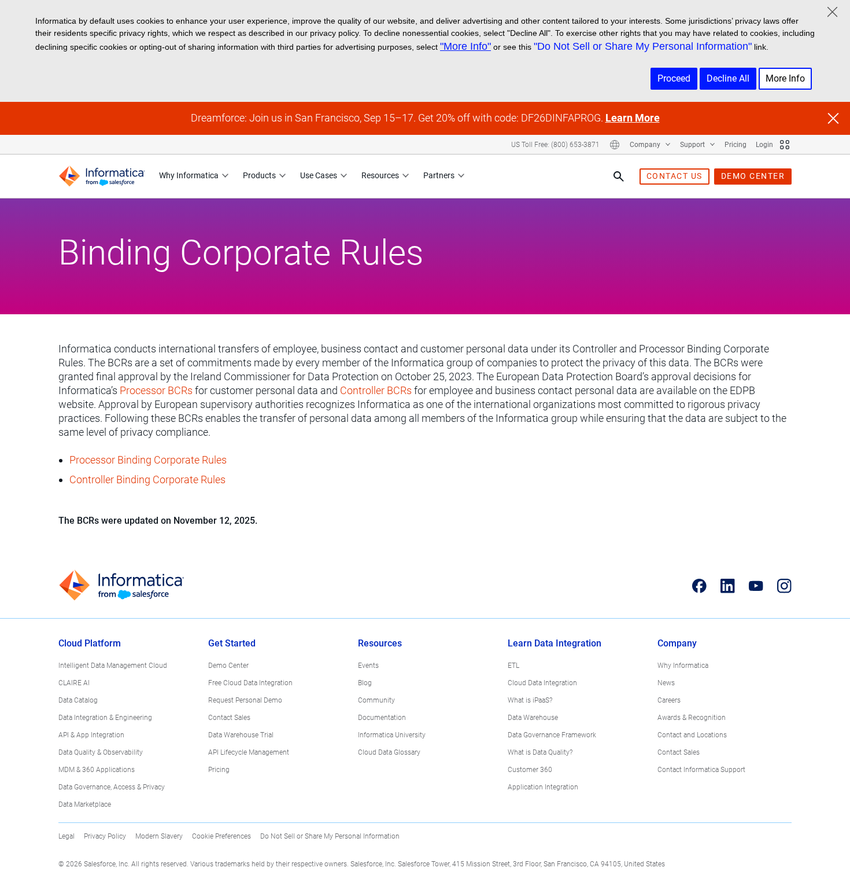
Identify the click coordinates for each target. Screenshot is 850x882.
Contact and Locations (692, 735)
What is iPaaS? (530, 700)
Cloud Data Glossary (389, 752)
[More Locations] (614, 145)
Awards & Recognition (691, 718)
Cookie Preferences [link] (221, 836)
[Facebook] (699, 585)
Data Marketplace (84, 804)
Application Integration (543, 787)
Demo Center (228, 666)
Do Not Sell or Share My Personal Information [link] (330, 836)
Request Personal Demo (245, 700)
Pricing (735, 145)
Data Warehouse (533, 718)
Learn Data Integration (554, 643)
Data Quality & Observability (100, 752)
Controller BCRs (376, 390)
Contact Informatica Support (701, 770)
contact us (674, 176)
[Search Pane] (619, 176)
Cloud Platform (89, 643)
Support (693, 145)
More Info (785, 78)
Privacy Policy (105, 836)
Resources (380, 175)
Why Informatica (189, 175)
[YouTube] (756, 585)
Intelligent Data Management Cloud (112, 666)
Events (368, 666)
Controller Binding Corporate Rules (147, 479)
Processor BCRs (156, 390)
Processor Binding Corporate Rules (148, 460)
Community (376, 700)
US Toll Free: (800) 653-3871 (555, 145)
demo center (753, 176)
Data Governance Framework (552, 735)
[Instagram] (784, 585)
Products (259, 175)
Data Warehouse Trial (241, 735)
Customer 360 (530, 770)
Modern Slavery (159, 836)
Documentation (382, 718)
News (666, 683)
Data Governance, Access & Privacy (111, 787)
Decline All (728, 78)
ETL (513, 666)
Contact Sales (229, 718)
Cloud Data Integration (542, 683)
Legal (66, 836)
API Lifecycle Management (248, 752)
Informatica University (392, 735)
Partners (438, 175)
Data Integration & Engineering (105, 718)
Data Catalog (78, 700)
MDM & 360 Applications (96, 770)
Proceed (673, 78)
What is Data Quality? (540, 752)
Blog (365, 683)
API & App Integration (91, 735)
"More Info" (465, 46)
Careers (669, 700)
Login (764, 145)
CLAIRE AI (74, 683)
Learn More (632, 118)
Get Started (232, 643)
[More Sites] (785, 145)
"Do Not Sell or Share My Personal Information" (643, 46)
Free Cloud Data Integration (250, 683)
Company (646, 145)
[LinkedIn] (727, 585)
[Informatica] (101, 176)
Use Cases (318, 175)
